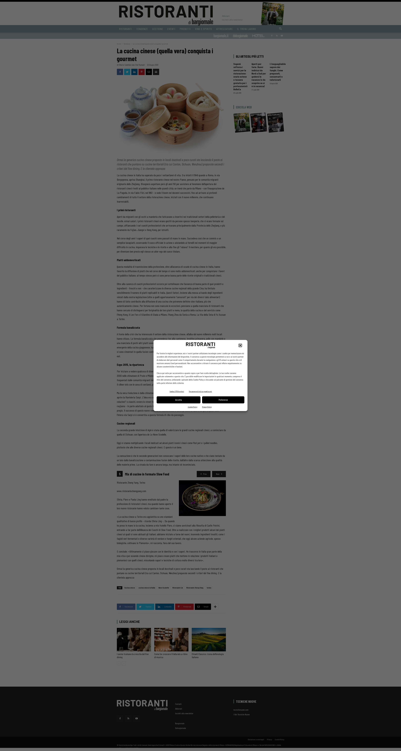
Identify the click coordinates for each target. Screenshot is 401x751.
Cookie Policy (192, 407)
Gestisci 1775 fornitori (177, 391)
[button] (240, 345)
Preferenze (223, 399)
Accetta (178, 399)
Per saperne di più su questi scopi (200, 391)
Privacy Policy (207, 407)
